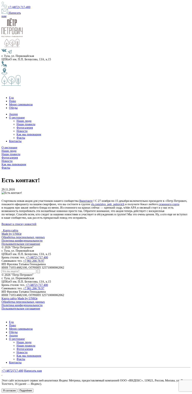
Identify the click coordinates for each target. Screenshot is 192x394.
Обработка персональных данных (23, 237)
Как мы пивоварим (28, 134)
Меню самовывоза (21, 104)
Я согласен (9, 390)
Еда (11, 97)
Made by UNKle (12, 233)
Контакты (15, 141)
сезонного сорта (169, 204)
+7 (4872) (19, 7)
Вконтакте (86, 200)
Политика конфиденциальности (22, 240)
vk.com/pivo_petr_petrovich (107, 204)
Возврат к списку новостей (19, 224)
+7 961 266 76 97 (33, 260)
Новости (22, 131)
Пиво (12, 101)
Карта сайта (10, 230)
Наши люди (24, 120)
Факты (20, 137)
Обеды (13, 107)
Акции (13, 114)
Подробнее (26, 390)
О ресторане (17, 117)
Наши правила (25, 124)
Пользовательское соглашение (21, 244)
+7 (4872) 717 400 (37, 257)
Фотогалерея (24, 127)
